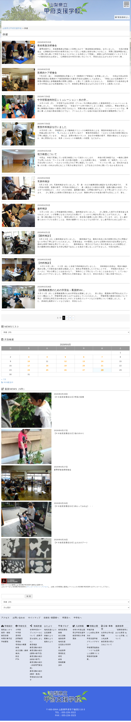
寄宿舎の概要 (21, 644)
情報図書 (62, 662)
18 (47, 366)
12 (65, 361)
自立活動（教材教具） (22, 651)
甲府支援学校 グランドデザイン (93, 641)
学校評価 (90, 630)
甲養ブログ (63, 626)
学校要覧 (4, 642)
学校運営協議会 (93, 647)
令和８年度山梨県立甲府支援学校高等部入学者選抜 (79, 634)
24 (29, 370)
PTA (17, 659)
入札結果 (104, 638)
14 (102, 361)
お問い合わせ (19, 618)
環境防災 (62, 653)
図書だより (48, 638)
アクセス (5, 618)
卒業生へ (66, 618)
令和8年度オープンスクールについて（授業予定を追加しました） (36, 635)
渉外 (60, 665)
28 (102, 370)
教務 (60, 633)
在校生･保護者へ (51, 618)
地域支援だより (50, 630)
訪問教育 (19, 638)
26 (65, 370)
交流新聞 (47, 633)
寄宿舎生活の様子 (36, 678)
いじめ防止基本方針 (93, 634)
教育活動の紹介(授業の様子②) (36, 651)
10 (29, 361)
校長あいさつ (6, 630)
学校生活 (22, 626)
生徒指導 (62, 650)
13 (84, 361)
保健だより (48, 636)
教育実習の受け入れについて (107, 643)
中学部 (18, 633)
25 (47, 370)
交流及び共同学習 (64, 646)
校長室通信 (62, 630)
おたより (48, 626)
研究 (60, 656)
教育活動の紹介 (36, 647)
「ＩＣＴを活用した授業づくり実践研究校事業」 (93, 654)
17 (29, 366)
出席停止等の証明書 (107, 634)
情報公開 (93, 626)
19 (65, 366)
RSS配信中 (8, 382)
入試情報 (79, 626)
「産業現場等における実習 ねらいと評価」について (121, 634)
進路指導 (62, 638)
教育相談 (33, 644)
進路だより (48, 642)
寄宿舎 (18, 642)
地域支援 (62, 642)
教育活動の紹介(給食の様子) (36, 657)
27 (84, 370)
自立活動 (62, 636)
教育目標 (4, 636)
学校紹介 (8, 626)
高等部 (18, 636)
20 (84, 366)
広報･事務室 (107, 627)
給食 (17, 647)
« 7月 (3, 379)
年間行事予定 (6, 638)
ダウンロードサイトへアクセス (37, 587)
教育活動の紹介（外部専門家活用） (36, 665)
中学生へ (78, 618)
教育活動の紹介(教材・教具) (36, 672)
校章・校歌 (5, 633)
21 (102, 366)
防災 (17, 656)
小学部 (18, 630)
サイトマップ (34, 618)
